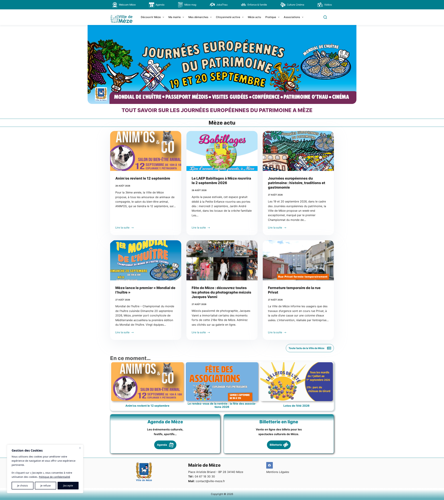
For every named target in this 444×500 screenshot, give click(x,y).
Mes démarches (198, 17)
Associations (292, 17)
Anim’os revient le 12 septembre (142, 178)
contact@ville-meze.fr (210, 481)
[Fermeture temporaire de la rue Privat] (298, 260)
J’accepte (68, 485)
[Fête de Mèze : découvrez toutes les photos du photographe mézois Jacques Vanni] (222, 260)
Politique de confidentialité (54, 476)
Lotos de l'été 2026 (296, 405)
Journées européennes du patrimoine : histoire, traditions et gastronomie (296, 182)
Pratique (270, 17)
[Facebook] (269, 465)
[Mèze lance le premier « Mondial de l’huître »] (145, 260)
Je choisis (22, 485)
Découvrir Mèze (151, 17)
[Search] (325, 17)
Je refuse (45, 485)
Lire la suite (122, 228)
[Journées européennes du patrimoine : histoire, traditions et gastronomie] (298, 151)
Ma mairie (174, 17)
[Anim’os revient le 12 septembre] (145, 151)
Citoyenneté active (228, 17)
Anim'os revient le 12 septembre (147, 405)
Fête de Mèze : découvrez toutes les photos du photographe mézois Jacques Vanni (221, 292)
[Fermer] (80, 448)
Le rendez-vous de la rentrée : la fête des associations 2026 (222, 405)
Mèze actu (254, 17)
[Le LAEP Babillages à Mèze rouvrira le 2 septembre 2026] (222, 151)
